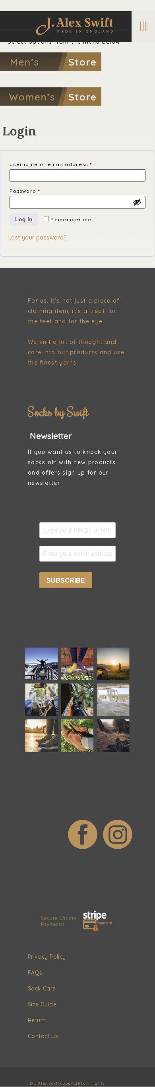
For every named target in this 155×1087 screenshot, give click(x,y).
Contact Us (43, 1036)
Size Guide (42, 1004)
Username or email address (64, 164)
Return (37, 1020)
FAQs (35, 972)
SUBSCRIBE (65, 580)
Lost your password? (37, 237)
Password (38, 190)
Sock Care (42, 988)
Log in (24, 219)
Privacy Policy (47, 956)
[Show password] (137, 202)
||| (143, 26)
